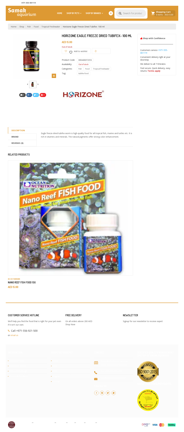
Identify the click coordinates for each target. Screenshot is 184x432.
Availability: (67, 64)
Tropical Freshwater (50, 26)
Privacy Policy (24, 422)
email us (14, 335)
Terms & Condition (19, 376)
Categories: (67, 68)
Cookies (61, 422)
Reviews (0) (17, 143)
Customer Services (165, 3)
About (80, 422)
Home (59, 13)
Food (36, 26)
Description (18, 130)
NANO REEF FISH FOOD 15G (22, 282)
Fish (29, 26)
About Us (133, 3)
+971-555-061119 (28, 3)
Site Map (102, 422)
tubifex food (83, 73)
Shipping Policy (17, 360)
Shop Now (70, 324)
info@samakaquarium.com (113, 377)
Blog (71, 422)
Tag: (64, 73)
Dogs (55, 360)
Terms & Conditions (44, 422)
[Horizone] (83, 99)
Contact (90, 422)
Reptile (56, 376)
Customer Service (18, 366)
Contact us (147, 3)
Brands (56, 381)
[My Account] (111, 13)
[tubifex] (32, 84)
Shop (21, 26)
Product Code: (68, 60)
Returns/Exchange (18, 371)
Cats (55, 366)
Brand (15, 136)
